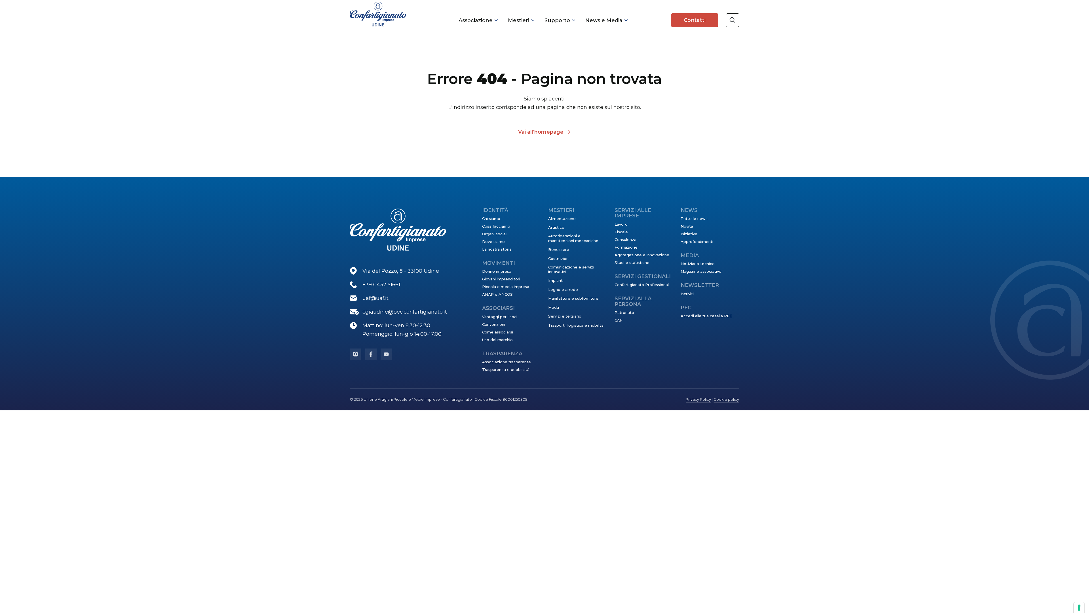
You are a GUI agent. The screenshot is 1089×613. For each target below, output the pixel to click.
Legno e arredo (563, 289)
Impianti (556, 280)
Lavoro (621, 224)
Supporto (557, 20)
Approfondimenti (697, 241)
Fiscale (621, 232)
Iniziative (689, 234)
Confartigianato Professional (642, 284)
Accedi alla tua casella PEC (706, 316)
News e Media (603, 20)
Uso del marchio (497, 339)
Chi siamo (491, 218)
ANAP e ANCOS (497, 294)
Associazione (476, 20)
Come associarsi (497, 332)
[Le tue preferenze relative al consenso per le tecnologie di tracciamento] (1079, 607)
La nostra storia (497, 249)
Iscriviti (687, 293)
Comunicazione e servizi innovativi (571, 269)
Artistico (556, 227)
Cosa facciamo (496, 226)
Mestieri (518, 20)
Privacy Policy (698, 399)
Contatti (695, 20)
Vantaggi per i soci (499, 316)
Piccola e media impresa (505, 286)
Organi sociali (494, 234)
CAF (618, 320)
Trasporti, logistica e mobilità (575, 325)
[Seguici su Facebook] (371, 354)
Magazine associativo (701, 271)
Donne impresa (496, 271)
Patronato (624, 312)
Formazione (626, 247)
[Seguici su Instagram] (355, 354)
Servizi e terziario (564, 316)
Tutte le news (694, 218)
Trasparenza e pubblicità (505, 369)
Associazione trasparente (506, 362)
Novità (687, 226)
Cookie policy (726, 399)
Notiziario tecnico (698, 263)
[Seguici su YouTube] (386, 354)
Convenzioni (493, 324)
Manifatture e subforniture (573, 298)
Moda (553, 307)
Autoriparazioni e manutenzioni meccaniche (573, 238)
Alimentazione (562, 218)
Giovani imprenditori (501, 279)
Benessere (558, 249)
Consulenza (625, 239)
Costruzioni (558, 258)
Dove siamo (493, 241)
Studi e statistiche (632, 262)
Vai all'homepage (541, 132)
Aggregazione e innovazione (642, 255)
